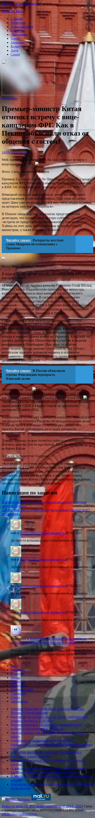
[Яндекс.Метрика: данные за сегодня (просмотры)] (16, 799)
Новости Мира (13, 11)
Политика (18, 22)
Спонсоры (18, 693)
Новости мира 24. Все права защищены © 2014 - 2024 (42, 806)
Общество (18, 30)
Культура (17, 46)
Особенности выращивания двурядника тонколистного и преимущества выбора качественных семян (52, 744)
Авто (14, 50)
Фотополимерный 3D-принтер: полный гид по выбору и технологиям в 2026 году (46, 726)
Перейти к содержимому (20, 4)
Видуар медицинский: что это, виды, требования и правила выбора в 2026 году (49, 719)
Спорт (15, 54)
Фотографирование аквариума (43, 533)
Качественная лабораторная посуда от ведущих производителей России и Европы (49, 641)
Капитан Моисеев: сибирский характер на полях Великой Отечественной (47, 711)
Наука (15, 38)
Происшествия (22, 26)
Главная (17, 18)
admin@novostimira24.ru (19, 814)
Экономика (19, 34)
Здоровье (17, 42)
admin (23, 152)
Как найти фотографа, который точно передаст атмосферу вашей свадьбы (46, 754)
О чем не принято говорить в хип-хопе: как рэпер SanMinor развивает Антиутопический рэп (48, 770)
